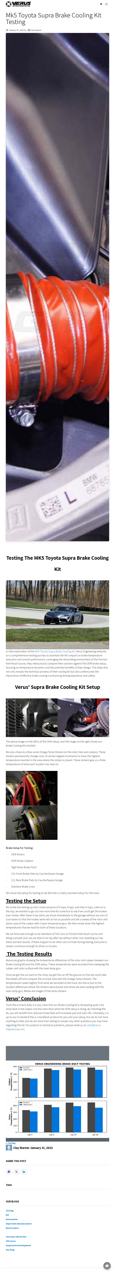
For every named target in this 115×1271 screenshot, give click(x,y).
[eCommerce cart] (101, 4)
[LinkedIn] (24, 1172)
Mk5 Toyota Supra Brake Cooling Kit (55, 651)
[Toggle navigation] (106, 4)
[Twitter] (16, 1172)
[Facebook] (9, 1172)
